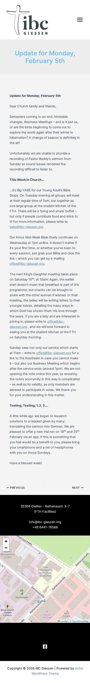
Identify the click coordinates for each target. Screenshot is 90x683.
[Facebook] (45, 646)
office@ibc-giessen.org (27, 264)
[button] (6, 541)
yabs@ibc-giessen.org (26, 227)
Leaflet (64, 621)
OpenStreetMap (80, 621)
